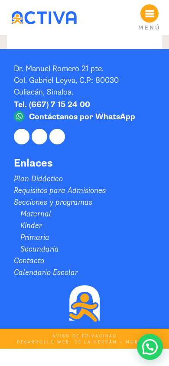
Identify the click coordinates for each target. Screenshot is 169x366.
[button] (150, 347)
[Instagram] (39, 136)
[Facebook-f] (21, 136)
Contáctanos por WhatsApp (82, 117)
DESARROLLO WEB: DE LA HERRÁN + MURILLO (84, 342)
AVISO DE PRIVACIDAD (84, 336)
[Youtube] (57, 136)
